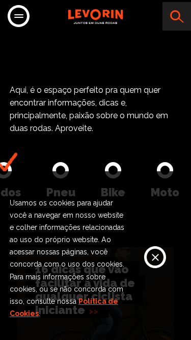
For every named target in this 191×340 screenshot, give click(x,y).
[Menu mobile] (18, 17)
